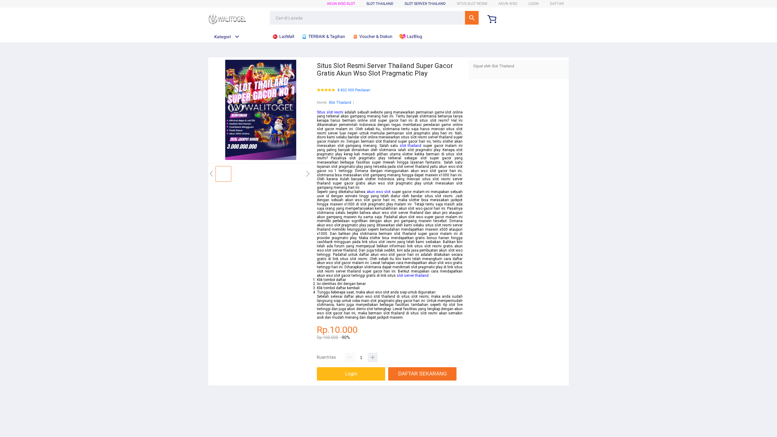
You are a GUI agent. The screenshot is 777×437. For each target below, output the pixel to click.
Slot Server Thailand (425, 4)
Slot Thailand (340, 102)
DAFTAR (557, 4)
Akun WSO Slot (341, 4)
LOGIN (533, 4)
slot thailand (411, 146)
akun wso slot (379, 192)
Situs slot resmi (330, 112)
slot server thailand (413, 275)
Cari (472, 18)
